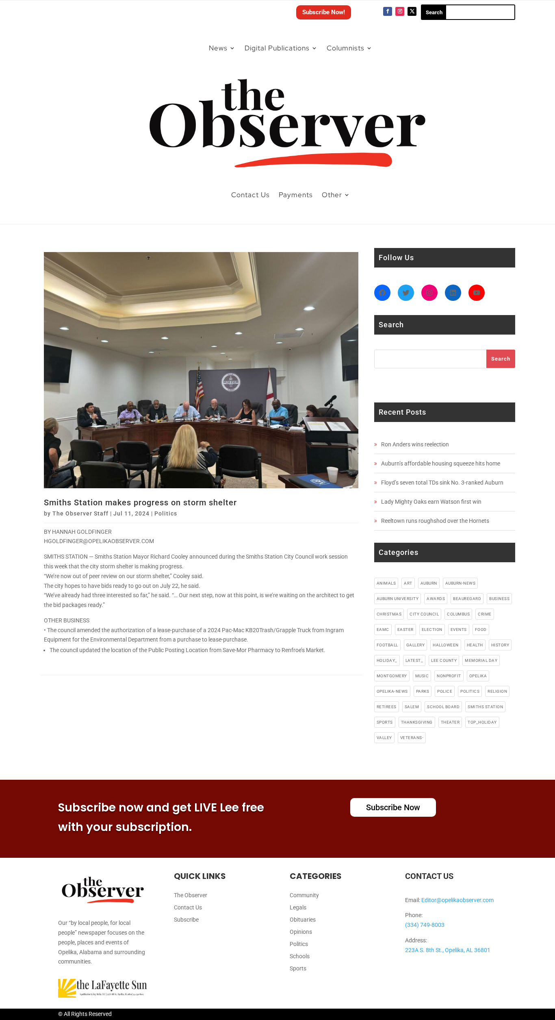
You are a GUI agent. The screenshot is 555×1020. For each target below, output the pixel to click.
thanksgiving (417, 722)
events (459, 629)
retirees (387, 707)
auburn (429, 583)
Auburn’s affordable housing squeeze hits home (440, 463)
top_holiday (482, 722)
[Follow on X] (412, 11)
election (432, 629)
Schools (300, 956)
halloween (446, 645)
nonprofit (449, 676)
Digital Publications (277, 47)
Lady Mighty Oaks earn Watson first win (431, 501)
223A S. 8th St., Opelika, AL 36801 (447, 950)
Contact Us (250, 194)
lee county (444, 660)
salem (412, 707)
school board (443, 707)
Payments (296, 194)
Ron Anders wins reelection (415, 444)
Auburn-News (460, 583)
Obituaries (303, 920)
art (408, 583)
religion (497, 691)
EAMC (383, 629)
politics (469, 691)
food (481, 629)
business (499, 598)
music (422, 676)
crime (485, 614)
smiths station (485, 707)
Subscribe (186, 920)
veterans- (412, 737)
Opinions (301, 932)
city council (424, 614)
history (500, 645)
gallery (415, 645)
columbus (458, 614)
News (218, 47)
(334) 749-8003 (424, 925)
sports (385, 722)
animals (386, 583)
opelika (478, 676)
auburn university (398, 598)
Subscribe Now (393, 807)
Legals (298, 908)
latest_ (414, 660)
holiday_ (387, 660)
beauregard (467, 598)
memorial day (481, 660)
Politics (165, 513)
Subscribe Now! (323, 12)
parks (422, 691)
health (475, 645)
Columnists (345, 47)
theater (450, 722)
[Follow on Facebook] (387, 11)
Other (332, 194)
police (444, 691)
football (387, 645)
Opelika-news (392, 691)
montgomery (392, 676)
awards (436, 598)
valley (384, 737)
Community (304, 895)
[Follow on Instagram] (399, 11)
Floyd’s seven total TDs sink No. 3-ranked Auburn (442, 482)
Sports (298, 969)
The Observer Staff (80, 513)
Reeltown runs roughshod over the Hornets (435, 521)
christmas (389, 614)
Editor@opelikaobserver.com (457, 900)
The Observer (190, 895)
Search (500, 359)
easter (405, 629)
